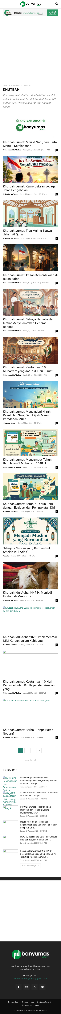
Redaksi (6, 556)
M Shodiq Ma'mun (10, 194)
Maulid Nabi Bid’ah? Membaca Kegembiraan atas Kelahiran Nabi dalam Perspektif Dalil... (38, 825)
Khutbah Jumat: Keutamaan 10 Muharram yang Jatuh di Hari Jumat (28, 369)
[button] (5, 4)
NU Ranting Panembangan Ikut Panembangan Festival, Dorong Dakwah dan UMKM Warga (38, 780)
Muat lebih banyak (29, 865)
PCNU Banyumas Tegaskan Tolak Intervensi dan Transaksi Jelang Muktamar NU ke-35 (35, 810)
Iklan (32, 1002)
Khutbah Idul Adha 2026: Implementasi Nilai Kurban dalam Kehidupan (30, 638)
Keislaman (17, 85)
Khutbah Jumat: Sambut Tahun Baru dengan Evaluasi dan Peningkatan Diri (29, 505)
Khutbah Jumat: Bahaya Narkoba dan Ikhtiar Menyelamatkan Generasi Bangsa (28, 323)
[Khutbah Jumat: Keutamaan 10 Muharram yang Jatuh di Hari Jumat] (30, 350)
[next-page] (39, 750)
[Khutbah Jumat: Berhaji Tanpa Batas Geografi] (30, 712)
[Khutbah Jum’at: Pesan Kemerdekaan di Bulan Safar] (30, 257)
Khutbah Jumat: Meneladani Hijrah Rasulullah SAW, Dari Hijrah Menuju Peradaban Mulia (27, 415)
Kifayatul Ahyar (9, 423)
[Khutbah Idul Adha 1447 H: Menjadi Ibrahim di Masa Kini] (30, 575)
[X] (34, 987)
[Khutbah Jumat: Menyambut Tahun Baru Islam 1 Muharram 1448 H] (30, 442)
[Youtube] (42, 987)
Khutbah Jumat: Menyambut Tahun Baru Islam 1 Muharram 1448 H (27, 461)
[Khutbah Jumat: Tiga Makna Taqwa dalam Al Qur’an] (30, 213)
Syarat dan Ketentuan (30, 1005)
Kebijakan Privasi (44, 1002)
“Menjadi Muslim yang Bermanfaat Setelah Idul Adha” (26, 550)
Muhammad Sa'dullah (12, 150)
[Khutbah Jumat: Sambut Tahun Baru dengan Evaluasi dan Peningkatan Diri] (30, 486)
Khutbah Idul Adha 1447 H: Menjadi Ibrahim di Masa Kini (27, 594)
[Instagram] (26, 987)
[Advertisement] (30, 49)
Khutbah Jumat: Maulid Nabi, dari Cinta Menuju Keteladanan (30, 144)
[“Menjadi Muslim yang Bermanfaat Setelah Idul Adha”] (30, 531)
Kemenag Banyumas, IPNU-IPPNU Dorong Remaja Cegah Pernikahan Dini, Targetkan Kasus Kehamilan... (38, 854)
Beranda (6, 85)
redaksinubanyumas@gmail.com (30, 978)
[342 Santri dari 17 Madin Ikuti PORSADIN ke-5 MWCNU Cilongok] (10, 800)
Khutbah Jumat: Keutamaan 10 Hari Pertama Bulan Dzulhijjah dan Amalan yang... (29, 685)
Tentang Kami (13, 1002)
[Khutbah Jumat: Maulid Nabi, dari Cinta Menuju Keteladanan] (30, 124)
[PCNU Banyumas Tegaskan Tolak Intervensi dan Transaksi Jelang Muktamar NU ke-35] (10, 810)
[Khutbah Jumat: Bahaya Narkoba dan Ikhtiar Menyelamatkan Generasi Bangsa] (30, 302)
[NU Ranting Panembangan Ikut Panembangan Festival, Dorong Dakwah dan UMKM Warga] (10, 788)
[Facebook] (18, 987)
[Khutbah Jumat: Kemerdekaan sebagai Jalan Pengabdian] (30, 169)
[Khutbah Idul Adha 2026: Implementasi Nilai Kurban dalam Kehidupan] (30, 619)
